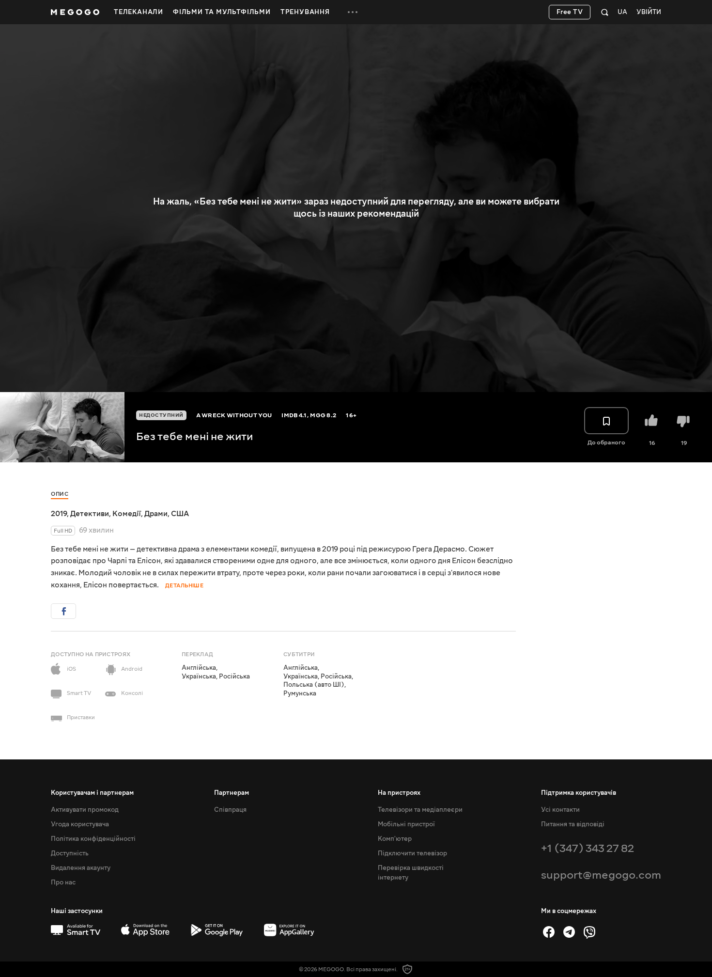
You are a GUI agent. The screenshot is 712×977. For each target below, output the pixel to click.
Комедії (126, 514)
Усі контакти (560, 809)
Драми (156, 514)
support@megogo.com (601, 874)
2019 (59, 514)
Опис (59, 494)
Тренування (305, 12)
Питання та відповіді (572, 824)
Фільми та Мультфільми (222, 12)
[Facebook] (549, 932)
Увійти (648, 12)
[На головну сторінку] (75, 12)
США (180, 514)
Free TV (570, 12)
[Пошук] (605, 12)
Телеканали (138, 12)
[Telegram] (569, 932)
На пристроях (399, 792)
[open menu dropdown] (353, 12)
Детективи (89, 514)
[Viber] (589, 932)
